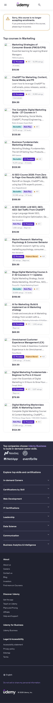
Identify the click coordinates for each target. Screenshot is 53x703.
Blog (5, 577)
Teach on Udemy (10, 604)
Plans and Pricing (10, 608)
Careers (6, 569)
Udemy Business (37, 446)
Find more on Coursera (12, 585)
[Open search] (39, 5)
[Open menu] (5, 5)
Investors (7, 581)
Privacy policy (9, 649)
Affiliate (6, 612)
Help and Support (10, 616)
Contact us (7, 573)
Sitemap (6, 653)
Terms (5, 657)
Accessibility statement (13, 644)
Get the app (8, 599)
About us (7, 565)
